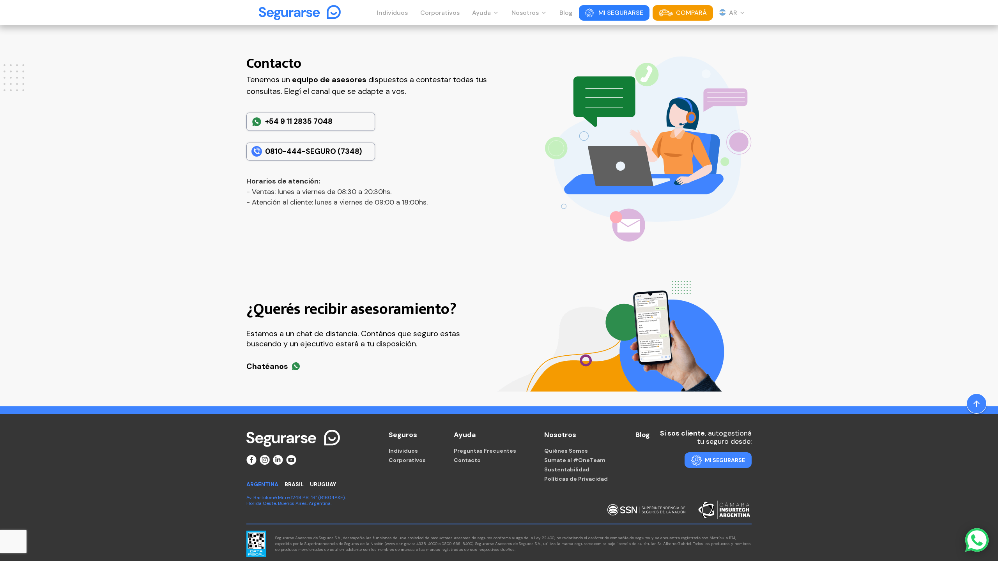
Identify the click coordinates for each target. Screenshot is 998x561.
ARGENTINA (262, 484)
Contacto (467, 460)
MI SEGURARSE (725, 460)
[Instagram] (265, 459)
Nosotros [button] (525, 13)
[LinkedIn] (278, 459)
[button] (732, 13)
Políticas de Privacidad (576, 478)
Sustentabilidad (566, 469)
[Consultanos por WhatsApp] (977, 540)
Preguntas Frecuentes (485, 450)
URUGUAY (323, 484)
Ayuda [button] (481, 13)
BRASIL (294, 484)
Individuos (392, 13)
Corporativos (440, 13)
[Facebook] (251, 459)
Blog (566, 13)
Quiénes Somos (566, 450)
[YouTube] (291, 459)
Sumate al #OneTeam (574, 460)
